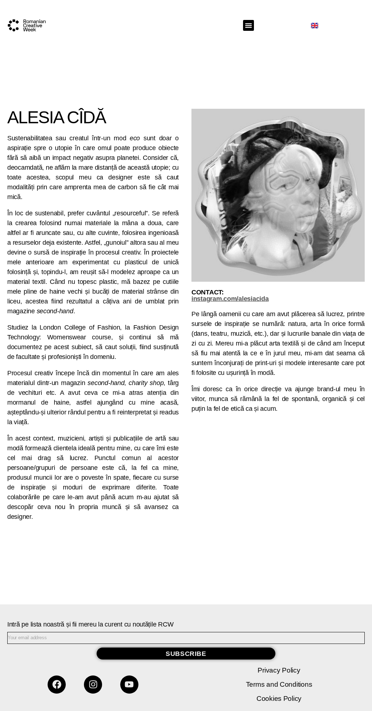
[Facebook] (57, 684)
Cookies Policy (279, 698)
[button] (248, 25)
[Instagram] (93, 684)
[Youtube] (129, 684)
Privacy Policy (279, 670)
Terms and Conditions (279, 684)
